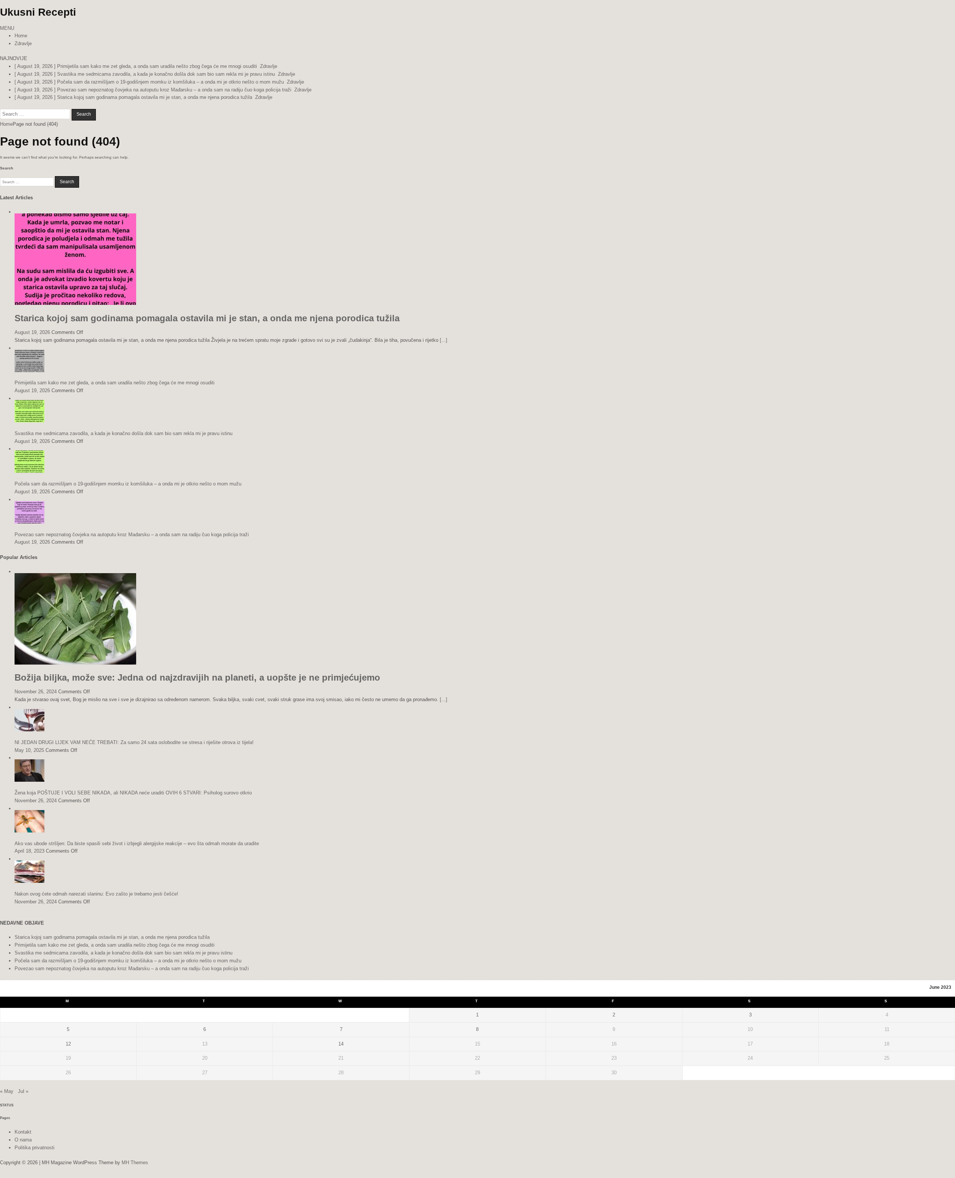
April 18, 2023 (29, 851)
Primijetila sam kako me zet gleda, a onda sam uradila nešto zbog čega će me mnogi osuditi (115, 382)
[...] (443, 340)
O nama (23, 1140)
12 (68, 1044)
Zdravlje (23, 43)
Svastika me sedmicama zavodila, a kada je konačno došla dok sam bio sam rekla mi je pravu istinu (123, 433)
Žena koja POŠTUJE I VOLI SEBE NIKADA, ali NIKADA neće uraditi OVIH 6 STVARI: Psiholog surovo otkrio (133, 793)
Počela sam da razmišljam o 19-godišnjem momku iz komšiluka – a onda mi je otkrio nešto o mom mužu (128, 484)
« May (6, 1091)
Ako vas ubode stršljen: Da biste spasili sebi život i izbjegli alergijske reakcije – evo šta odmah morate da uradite (137, 843)
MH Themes (135, 1162)
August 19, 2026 (32, 332)
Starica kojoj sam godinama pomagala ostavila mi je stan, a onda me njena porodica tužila (207, 318)
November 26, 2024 (36, 691)
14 (341, 1044)
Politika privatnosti (34, 1147)
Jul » (23, 1091)
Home (21, 35)
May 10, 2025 (29, 750)
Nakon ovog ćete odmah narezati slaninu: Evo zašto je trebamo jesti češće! (96, 894)
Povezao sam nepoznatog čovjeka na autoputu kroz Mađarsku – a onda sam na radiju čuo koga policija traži (132, 534)
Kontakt (23, 1132)
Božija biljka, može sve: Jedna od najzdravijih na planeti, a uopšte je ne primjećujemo (197, 677)
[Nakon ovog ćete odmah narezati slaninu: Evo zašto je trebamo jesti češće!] (29, 881)
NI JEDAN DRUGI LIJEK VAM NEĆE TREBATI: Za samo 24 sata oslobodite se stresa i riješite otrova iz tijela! (134, 742)
